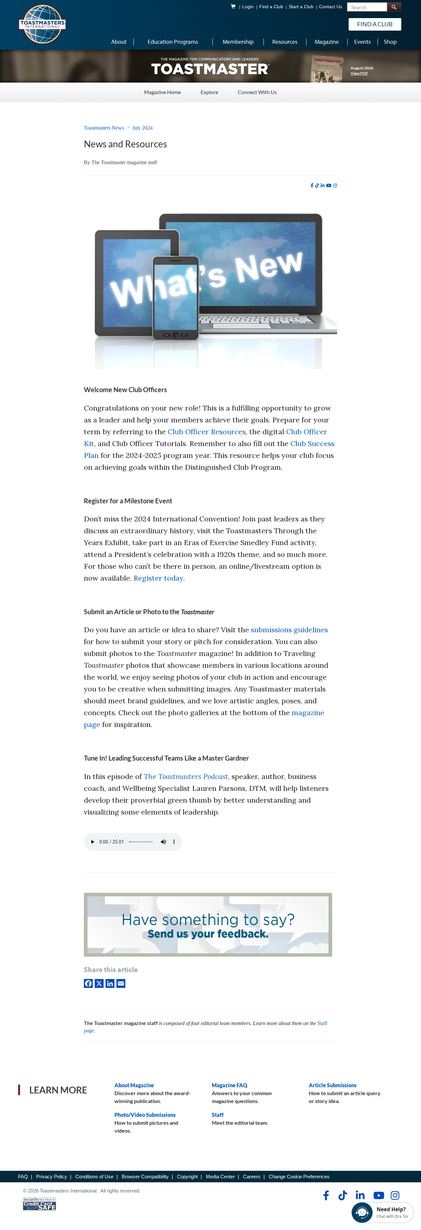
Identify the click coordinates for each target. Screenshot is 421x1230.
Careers (251, 1176)
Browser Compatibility (145, 1176)
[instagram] (335, 185)
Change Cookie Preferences (299, 1176)
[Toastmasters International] (41, 23)
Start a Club (301, 6)
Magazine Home (162, 92)
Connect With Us (257, 92)
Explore (209, 92)
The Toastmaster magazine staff (124, 162)
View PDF (359, 73)
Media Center (220, 1176)
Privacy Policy (51, 1176)
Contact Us (330, 6)
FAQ (23, 1176)
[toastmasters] (210, 66)
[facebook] (311, 185)
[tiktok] (317, 185)
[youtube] (329, 185)
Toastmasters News (104, 128)
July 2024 (142, 128)
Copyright (187, 1176)
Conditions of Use (94, 1176)
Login (248, 6)
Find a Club (271, 6)
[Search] (394, 7)
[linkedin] (323, 185)
